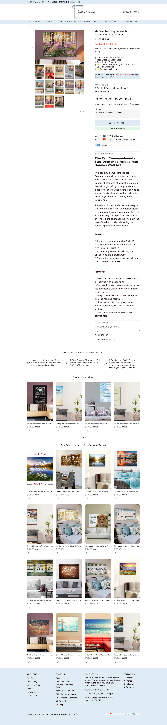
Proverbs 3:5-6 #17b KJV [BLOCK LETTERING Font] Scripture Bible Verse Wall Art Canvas (98, 492)
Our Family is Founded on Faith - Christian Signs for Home (40, 600)
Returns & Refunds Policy (64, 686)
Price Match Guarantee (66, 698)
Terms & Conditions (65, 691)
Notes (98, 109)
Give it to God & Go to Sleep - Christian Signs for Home (127, 546)
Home (28, 25)
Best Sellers (66, 445)
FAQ (58, 678)
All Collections (62, 701)
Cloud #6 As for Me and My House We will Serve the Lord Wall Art (69, 655)
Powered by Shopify (68, 714)
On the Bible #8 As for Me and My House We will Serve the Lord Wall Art (40, 546)
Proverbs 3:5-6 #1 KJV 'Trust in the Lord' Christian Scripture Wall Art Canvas (127, 600)
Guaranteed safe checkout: (110, 136)
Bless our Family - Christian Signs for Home (98, 600)
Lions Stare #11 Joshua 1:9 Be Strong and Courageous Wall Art (98, 546)
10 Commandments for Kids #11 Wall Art (98, 424)
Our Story (31, 678)
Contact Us (32, 696)
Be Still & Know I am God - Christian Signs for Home (69, 492)
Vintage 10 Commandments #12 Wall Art (69, 424)
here (105, 315)
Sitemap (59, 705)
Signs (78, 445)
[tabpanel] (40, 409)
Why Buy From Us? (35, 685)
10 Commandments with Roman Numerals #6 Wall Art (127, 424)
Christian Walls (83, 11)
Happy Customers (35, 692)
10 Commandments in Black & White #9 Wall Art (40, 424)
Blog (29, 689)
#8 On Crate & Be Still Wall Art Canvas (69, 600)
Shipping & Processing (66, 694)
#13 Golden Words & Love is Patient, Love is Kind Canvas (69, 546)
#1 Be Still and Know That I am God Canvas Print (98, 655)
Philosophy (32, 682)
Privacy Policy (62, 682)
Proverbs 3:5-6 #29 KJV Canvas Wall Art (127, 492)
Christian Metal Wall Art (94, 445)
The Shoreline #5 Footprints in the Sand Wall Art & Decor (40, 655)
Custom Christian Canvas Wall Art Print (40, 492)
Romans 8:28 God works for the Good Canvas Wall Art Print (127, 655)
